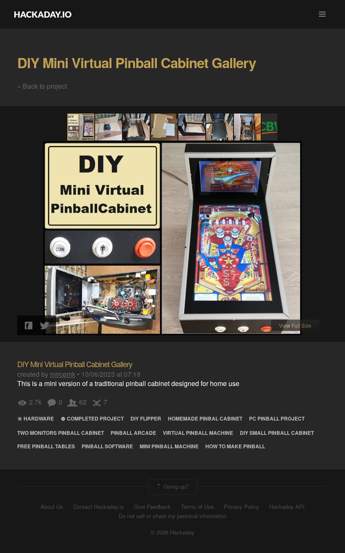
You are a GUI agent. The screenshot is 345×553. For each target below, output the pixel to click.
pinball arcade (133, 433)
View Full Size (295, 325)
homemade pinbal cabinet (205, 418)
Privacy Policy (241, 507)
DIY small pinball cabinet (277, 433)
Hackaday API (287, 507)
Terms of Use (197, 507)
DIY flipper (145, 418)
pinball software (107, 446)
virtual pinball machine (198, 433)
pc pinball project (277, 418)
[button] (322, 14)
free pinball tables (46, 446)
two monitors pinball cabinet (60, 433)
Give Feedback (152, 507)
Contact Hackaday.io (98, 507)
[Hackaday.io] (43, 14)
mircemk (62, 374)
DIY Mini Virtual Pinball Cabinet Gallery (136, 62)
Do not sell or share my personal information (172, 516)
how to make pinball (235, 446)
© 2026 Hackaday (172, 532)
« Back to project (42, 86)
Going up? (175, 486)
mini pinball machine (169, 446)
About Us (51, 507)
